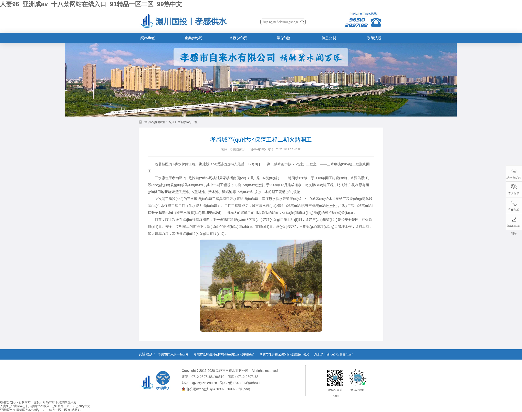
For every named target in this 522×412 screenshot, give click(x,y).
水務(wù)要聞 (238, 39)
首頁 (171, 122)
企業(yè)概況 (193, 39)
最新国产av (24, 410)
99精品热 (74, 410)
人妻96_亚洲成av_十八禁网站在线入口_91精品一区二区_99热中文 (91, 4)
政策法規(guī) (374, 39)
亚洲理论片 (7, 410)
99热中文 (38, 410)
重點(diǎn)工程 (188, 122)
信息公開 (329, 38)
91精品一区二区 (56, 410)
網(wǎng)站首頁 (147, 39)
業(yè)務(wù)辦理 (283, 39)
